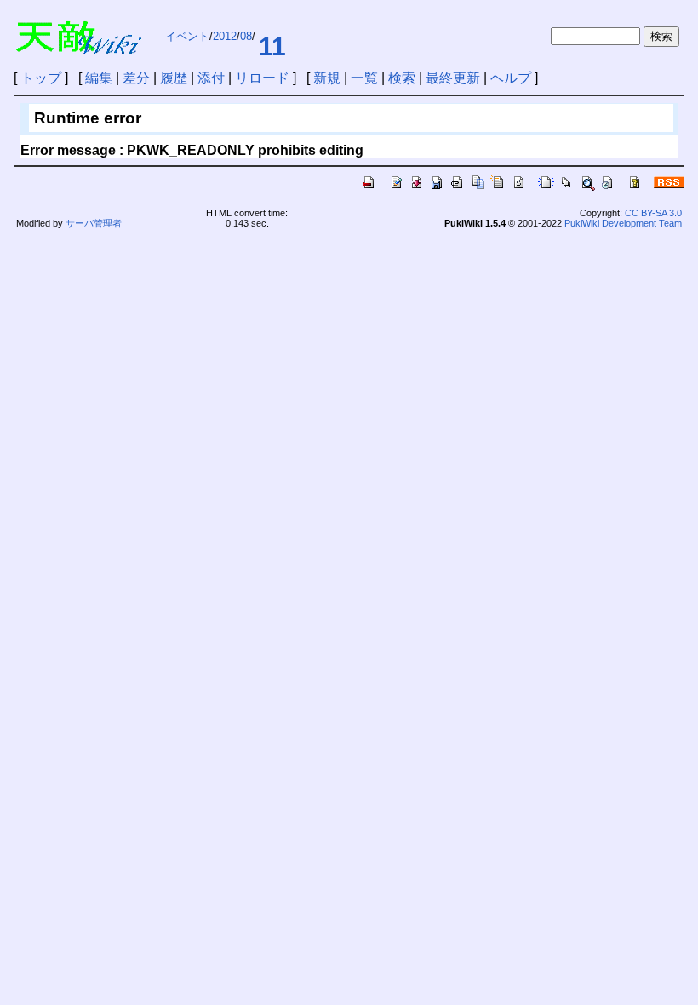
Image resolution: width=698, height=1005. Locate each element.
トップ (40, 78)
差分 (136, 78)
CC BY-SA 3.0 (653, 213)
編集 (98, 78)
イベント (187, 36)
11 (272, 46)
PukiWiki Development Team (623, 223)
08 (246, 36)
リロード (262, 78)
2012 (225, 36)
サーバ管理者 (94, 223)
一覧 (364, 78)
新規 (326, 78)
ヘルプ (510, 78)
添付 (211, 78)
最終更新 (453, 78)
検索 (401, 78)
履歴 (173, 78)
